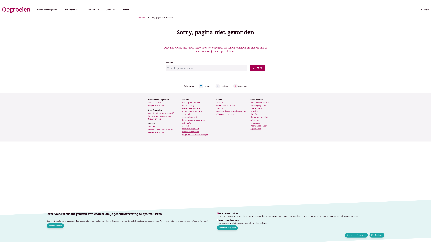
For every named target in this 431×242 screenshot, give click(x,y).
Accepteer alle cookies (356, 235)
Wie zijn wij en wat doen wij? (161, 113)
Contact (125, 10)
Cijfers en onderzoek (225, 114)
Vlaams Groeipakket (190, 131)
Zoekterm (169, 63)
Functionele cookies (228, 213)
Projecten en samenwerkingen (195, 134)
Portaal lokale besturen (260, 102)
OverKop (254, 114)
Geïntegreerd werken (191, 102)
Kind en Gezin (256, 108)
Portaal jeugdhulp (258, 105)
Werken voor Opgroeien (47, 10)
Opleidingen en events (225, 105)
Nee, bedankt (377, 235)
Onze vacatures (154, 102)
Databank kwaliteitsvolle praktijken (231, 111)
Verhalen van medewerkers (159, 116)
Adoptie (185, 126)
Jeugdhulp (186, 114)
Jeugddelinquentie (190, 117)
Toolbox (219, 108)
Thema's (219, 102)
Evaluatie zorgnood (190, 128)
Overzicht (141, 17)
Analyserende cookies (229, 220)
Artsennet (255, 120)
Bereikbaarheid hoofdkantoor (161, 129)
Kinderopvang (188, 105)
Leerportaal (255, 123)
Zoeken (426, 10)
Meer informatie (55, 226)
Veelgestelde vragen (156, 105)
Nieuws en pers (154, 119)
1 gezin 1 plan (256, 128)
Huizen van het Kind (259, 117)
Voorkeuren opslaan (227, 228)
